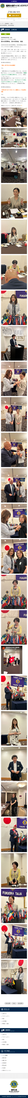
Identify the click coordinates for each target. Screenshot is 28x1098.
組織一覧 (4, 1060)
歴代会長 (4, 1065)
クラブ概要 (4, 1055)
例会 (12, 23)
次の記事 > (20, 1003)
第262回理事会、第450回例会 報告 (12, 41)
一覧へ (14, 1003)
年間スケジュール (6, 1070)
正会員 (3, 1067)
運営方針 (4, 1057)
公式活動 (4, 1021)
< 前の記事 (7, 1003)
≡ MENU (14, 1)
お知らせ (4, 1013)
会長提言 (4, 1063)
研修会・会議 (5, 1023)
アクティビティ (6, 1016)
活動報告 (7, 23)
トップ (1, 23)
